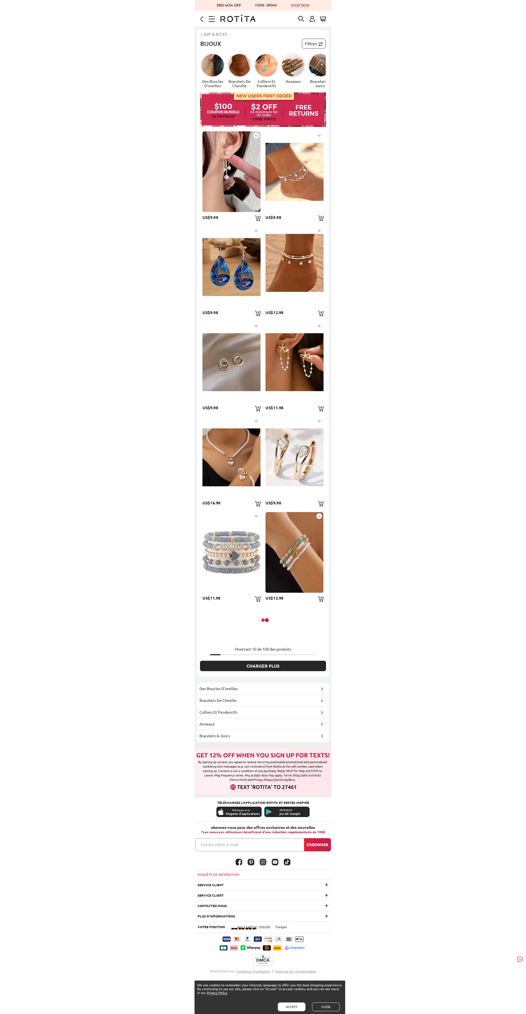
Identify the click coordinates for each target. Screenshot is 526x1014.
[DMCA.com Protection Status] (263, 960)
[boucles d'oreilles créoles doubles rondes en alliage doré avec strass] (231, 362)
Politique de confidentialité (295, 971)
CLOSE (326, 1007)
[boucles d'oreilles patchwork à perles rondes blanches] (231, 171)
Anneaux (207, 724)
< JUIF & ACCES (213, 34)
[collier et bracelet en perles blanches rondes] (231, 457)
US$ (261, 927)
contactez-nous (212, 906)
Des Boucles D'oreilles (218, 689)
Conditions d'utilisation (253, 971)
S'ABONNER (317, 845)
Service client (211, 885)
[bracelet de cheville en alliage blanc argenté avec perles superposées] (294, 171)
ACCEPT (292, 1007)
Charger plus (263, 665)
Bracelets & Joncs (214, 736)
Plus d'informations (216, 916)
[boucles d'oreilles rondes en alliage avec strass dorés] (294, 457)
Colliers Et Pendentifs (218, 712)
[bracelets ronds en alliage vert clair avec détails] (294, 552)
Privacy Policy (217, 993)
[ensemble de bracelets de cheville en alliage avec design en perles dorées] (294, 267)
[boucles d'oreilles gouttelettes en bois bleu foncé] (231, 267)
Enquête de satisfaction (218, 874)
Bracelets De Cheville (218, 700)
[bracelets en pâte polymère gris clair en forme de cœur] (231, 552)
